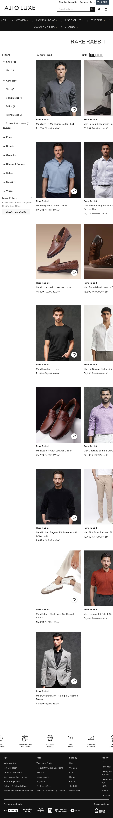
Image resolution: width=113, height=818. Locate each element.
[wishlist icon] (99, 9)
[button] (18, 55)
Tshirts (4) (10, 106)
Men (71, 763)
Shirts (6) (10, 89)
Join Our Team (10, 768)
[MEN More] (7, 20)
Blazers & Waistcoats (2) (17, 123)
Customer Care (43, 786)
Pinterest (105, 795)
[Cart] (106, 9)
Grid (84, 55)
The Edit (73, 786)
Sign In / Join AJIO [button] (68, 2)
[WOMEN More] (28, 20)
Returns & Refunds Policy (16, 786)
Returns (40, 772)
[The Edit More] (104, 20)
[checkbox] (18, 68)
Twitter (105, 790)
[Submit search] (92, 9)
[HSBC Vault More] (82, 20)
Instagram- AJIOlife (105, 773)
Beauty (72, 781)
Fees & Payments (12, 781)
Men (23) (10, 70)
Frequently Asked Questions (49, 768)
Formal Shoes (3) (14, 115)
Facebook (105, 766)
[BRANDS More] (77, 27)
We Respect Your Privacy (16, 777)
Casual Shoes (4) (14, 98)
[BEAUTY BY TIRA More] (56, 27)
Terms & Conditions (13, 772)
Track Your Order (44, 763)
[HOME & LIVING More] (57, 20)
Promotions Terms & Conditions (18, 790)
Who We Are (10, 763)
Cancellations (42, 777)
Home (72, 777)
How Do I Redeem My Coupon (50, 790)
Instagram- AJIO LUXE (105, 782)
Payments (41, 781)
